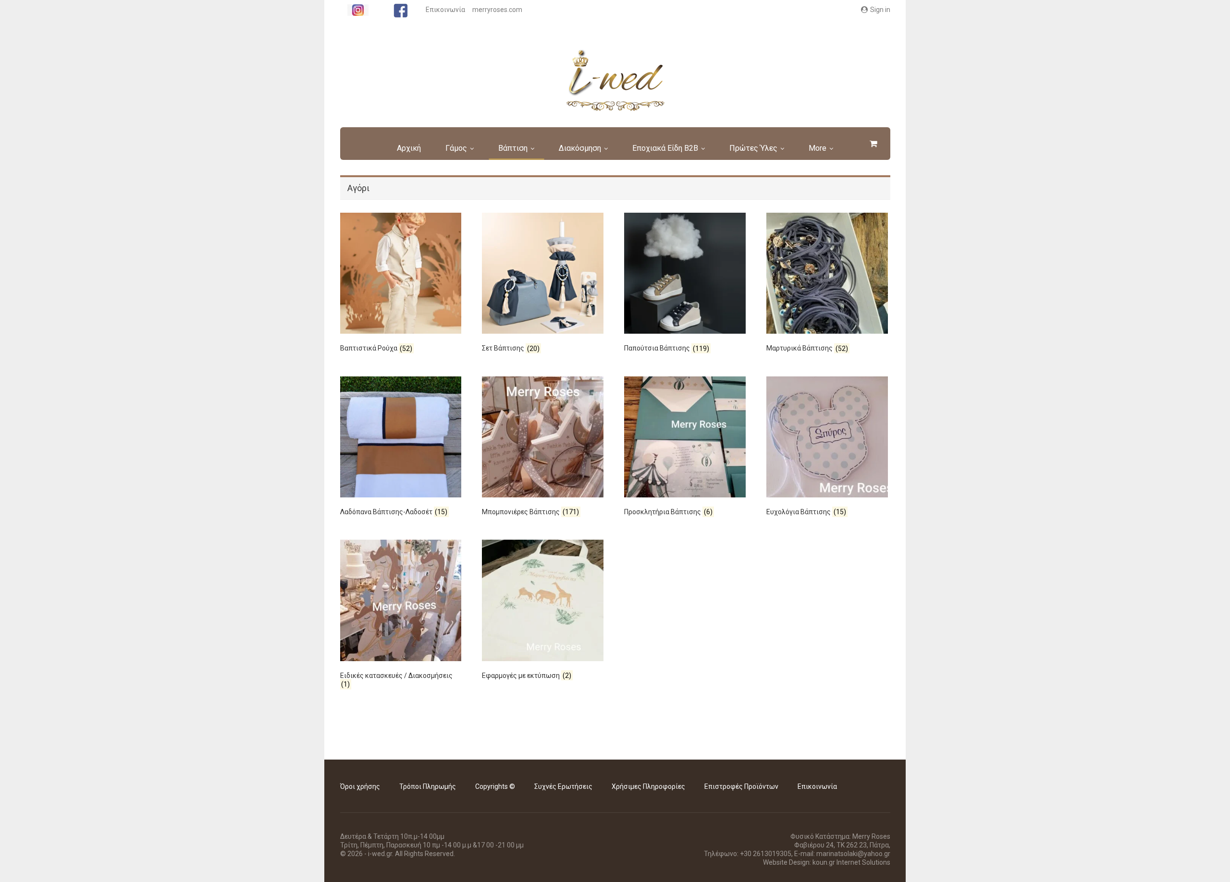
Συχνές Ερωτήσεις (563, 786)
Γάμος (456, 148)
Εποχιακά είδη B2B (665, 148)
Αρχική (409, 148)
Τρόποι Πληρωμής (427, 786)
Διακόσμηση (580, 148)
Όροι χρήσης (360, 786)
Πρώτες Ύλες (753, 148)
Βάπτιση (513, 148)
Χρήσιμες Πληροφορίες (648, 786)
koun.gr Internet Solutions (851, 862)
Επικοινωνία (445, 9)
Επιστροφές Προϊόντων (741, 786)
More (817, 148)
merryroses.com (497, 9)
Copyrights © (495, 786)
